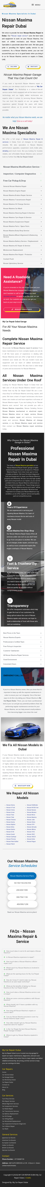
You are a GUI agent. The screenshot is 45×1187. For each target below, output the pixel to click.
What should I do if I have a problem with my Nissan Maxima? (21, 1005)
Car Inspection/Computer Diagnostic (14, 1124)
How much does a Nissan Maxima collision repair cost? (20, 962)
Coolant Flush (8, 259)
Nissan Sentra (10, 829)
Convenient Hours (9, 664)
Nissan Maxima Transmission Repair (17, 200)
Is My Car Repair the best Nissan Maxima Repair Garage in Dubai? (20, 1030)
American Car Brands (9, 1140)
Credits (28, 1178)
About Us (5, 1087)
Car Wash (5, 1129)
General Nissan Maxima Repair (14, 186)
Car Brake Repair (7, 1109)
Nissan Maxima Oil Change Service (16, 204)
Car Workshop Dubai (9, 1080)
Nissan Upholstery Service (13, 263)
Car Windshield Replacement (11, 1121)
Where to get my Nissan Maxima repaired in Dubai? (21, 1036)
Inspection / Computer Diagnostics (19, 174)
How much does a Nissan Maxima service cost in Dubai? (22, 993)
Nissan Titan (10, 815)
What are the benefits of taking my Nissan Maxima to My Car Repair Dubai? (20, 987)
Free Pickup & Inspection (12, 646)
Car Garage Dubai (7, 1077)
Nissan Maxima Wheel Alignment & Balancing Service (20, 236)
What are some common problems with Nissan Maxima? (22, 999)
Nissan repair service (19, 36)
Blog (3, 1090)
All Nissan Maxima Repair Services (16, 655)
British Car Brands (8, 1148)
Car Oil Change (7, 1116)
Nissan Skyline (10, 824)
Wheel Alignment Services (10, 1104)
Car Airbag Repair (7, 1119)
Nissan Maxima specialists (25, 465)
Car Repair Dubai (7, 1082)
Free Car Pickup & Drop (14, 180)
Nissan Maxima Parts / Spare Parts (16, 226)
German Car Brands (8, 1150)
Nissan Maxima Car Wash (12, 209)
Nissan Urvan (10, 812)
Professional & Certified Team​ (13, 642)
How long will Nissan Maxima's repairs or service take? (20, 1011)
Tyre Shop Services (8, 1099)
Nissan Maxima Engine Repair (14, 191)
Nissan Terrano (11, 819)
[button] (22, 166)
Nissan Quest (10, 834)
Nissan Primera (11, 839)
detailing (6, 151)
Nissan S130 (10, 832)
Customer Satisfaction (11, 651)
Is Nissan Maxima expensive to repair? (20, 957)
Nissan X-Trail (10, 807)
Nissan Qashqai (11, 836)
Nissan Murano (31, 812)
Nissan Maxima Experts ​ (12, 637)
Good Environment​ (10, 659)
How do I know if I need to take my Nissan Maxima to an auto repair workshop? (20, 981)
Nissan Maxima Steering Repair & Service (19, 213)
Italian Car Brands (8, 1145)
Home (4, 1072)
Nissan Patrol (10, 844)
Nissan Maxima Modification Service (21, 167)
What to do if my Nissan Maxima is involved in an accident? (21, 968)
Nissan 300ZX (31, 836)
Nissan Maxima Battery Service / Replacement (20, 241)
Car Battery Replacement (10, 1114)
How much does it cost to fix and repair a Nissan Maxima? (22, 952)
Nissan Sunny (10, 822)
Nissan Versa (10, 810)
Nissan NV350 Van (32, 807)
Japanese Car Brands (8, 1138)
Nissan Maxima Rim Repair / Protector (17, 255)
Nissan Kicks (31, 839)
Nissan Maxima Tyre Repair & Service (17, 217)
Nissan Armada (31, 827)
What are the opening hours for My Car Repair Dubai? (21, 975)
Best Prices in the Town (11, 633)
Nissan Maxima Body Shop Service (16, 231)
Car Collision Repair (8, 1126)
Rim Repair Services (8, 1101)
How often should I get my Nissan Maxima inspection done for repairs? (20, 1023)
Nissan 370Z (31, 832)
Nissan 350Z (31, 834)
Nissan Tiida (10, 817)
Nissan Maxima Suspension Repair (16, 222)
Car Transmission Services (10, 1111)
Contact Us (5, 1085)
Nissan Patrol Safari (12, 841)
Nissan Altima (31, 829)
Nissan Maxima (31, 817)
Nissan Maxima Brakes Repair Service (17, 195)
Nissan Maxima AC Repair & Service (16, 246)
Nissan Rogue (31, 841)
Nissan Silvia (10, 827)
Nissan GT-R (30, 824)
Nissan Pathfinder (32, 805)
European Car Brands (9, 1143)
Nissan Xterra (10, 805)
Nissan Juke (31, 819)
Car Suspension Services (10, 1106)
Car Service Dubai (7, 1075)
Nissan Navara (31, 810)
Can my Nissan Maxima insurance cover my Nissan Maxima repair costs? (21, 1017)
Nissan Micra (31, 815)
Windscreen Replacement (13, 250)
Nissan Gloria (31, 822)
